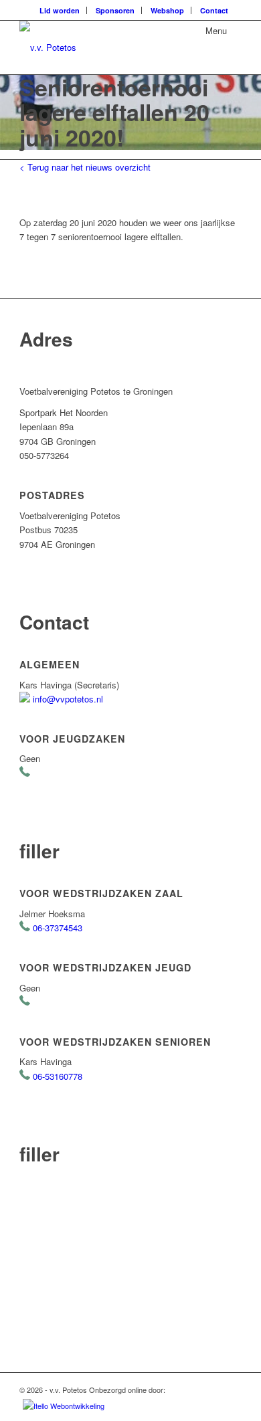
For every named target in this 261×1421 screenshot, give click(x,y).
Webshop (167, 10)
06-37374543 (57, 927)
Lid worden (59, 10)
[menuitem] (60, 10)
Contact (214, 10)
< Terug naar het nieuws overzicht (85, 167)
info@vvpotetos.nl (68, 698)
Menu (216, 30)
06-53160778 (57, 1076)
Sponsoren (115, 10)
